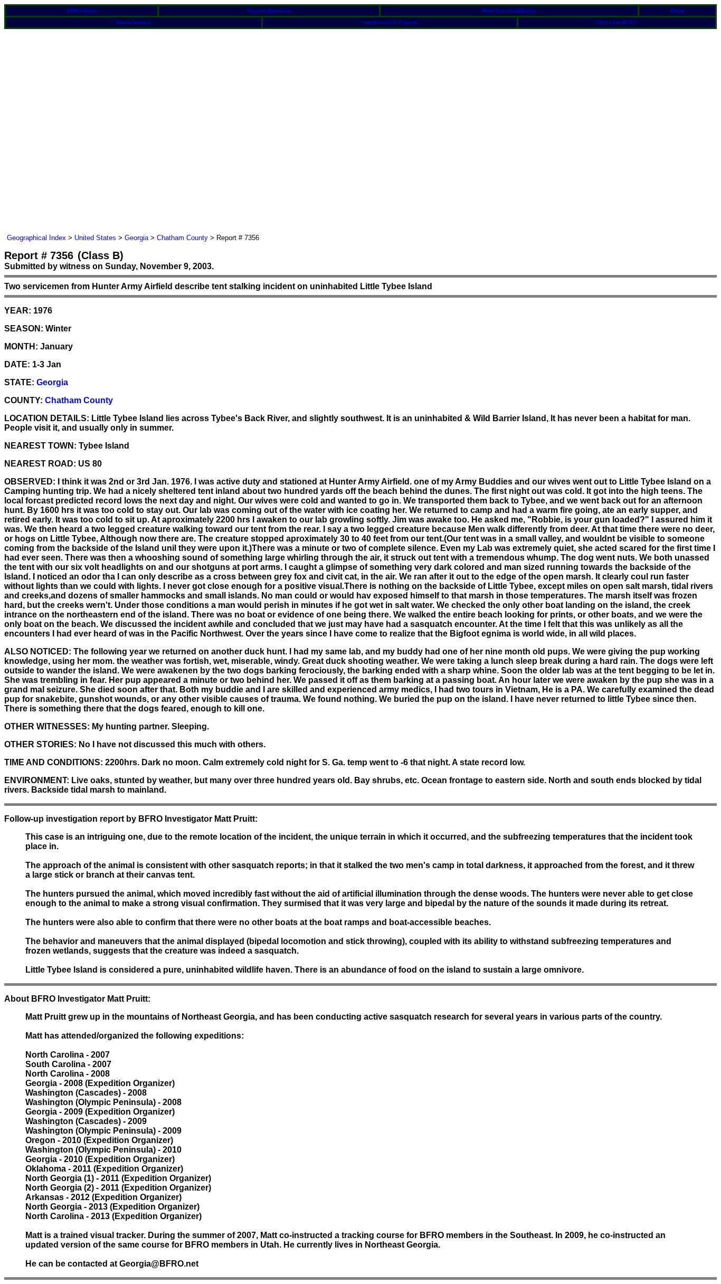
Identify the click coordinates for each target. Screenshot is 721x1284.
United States (95, 238)
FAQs (677, 11)
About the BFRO (616, 22)
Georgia (136, 238)
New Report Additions (509, 11)
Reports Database (269, 11)
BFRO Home (82, 11)
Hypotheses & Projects (390, 22)
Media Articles (133, 22)
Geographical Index (36, 238)
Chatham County (182, 238)
